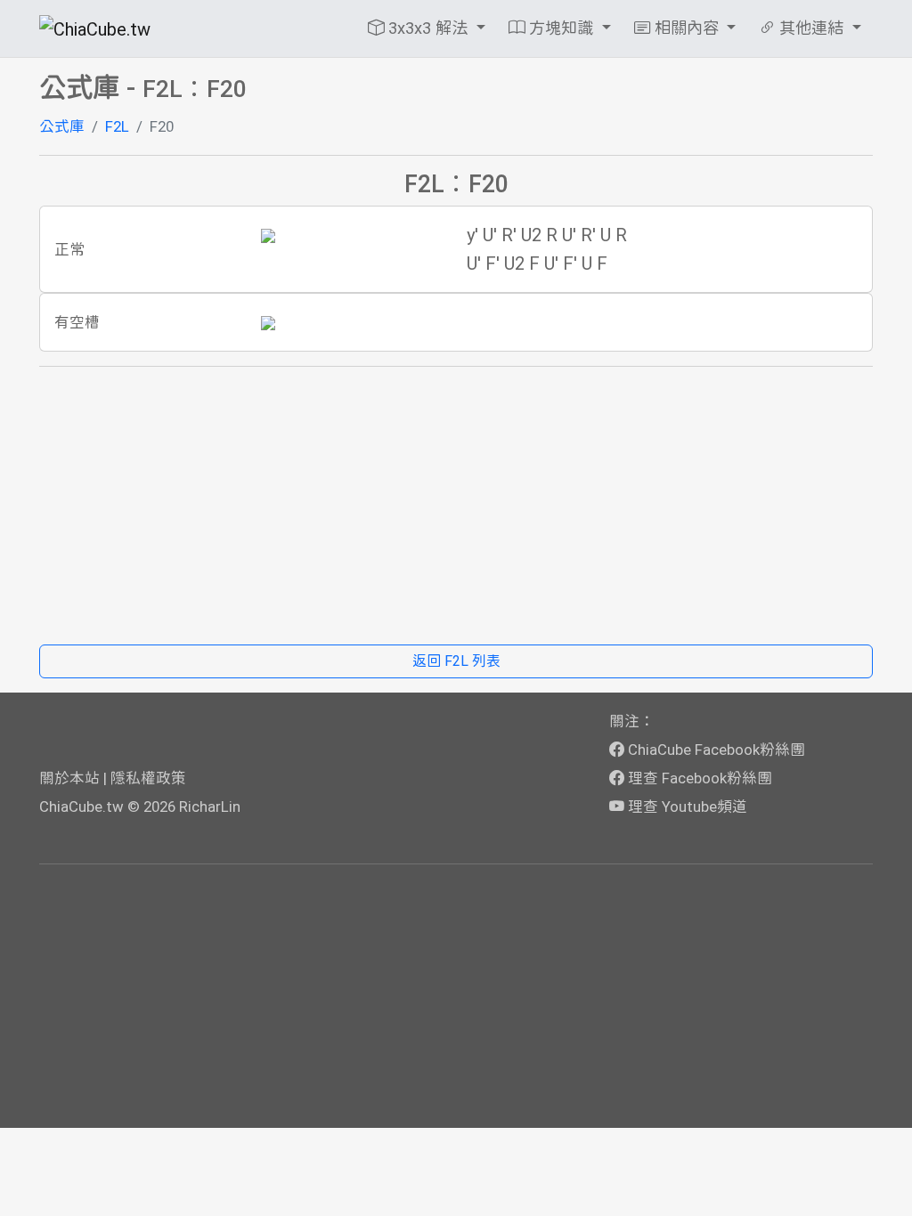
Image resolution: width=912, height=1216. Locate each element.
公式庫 (62, 126)
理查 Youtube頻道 (685, 806)
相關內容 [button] (686, 28)
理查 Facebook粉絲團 (698, 778)
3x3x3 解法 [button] (428, 28)
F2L (117, 126)
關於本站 (69, 778)
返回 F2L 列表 (456, 661)
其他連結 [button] (811, 28)
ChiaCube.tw (81, 806)
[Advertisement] (456, 505)
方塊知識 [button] (561, 28)
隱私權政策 (148, 778)
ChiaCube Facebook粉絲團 (714, 749)
